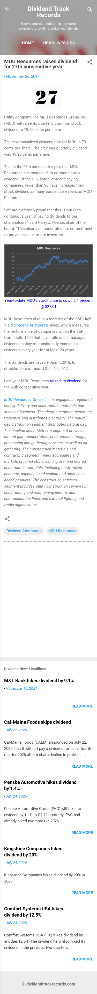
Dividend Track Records (48, 12)
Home (28, 43)
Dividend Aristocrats (31, 325)
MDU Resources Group (23, 399)
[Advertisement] (48, 600)
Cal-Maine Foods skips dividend (37, 722)
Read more (82, 706)
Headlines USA (59, 43)
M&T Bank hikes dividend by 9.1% (39, 680)
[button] (90, 63)
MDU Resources (62, 531)
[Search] (90, 10)
